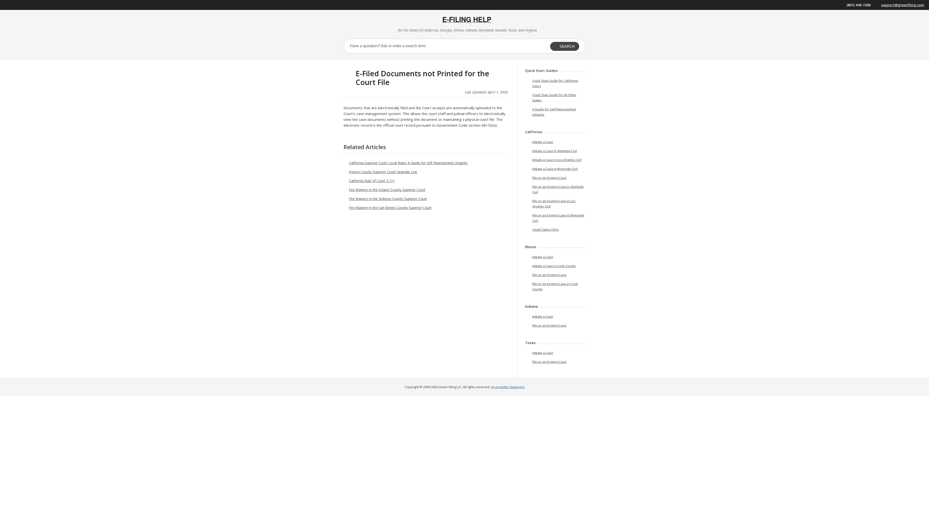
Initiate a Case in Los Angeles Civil (556, 160)
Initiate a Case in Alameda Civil (554, 151)
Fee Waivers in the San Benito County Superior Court (390, 207)
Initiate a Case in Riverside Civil (554, 169)
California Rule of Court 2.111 (372, 180)
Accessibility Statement (507, 387)
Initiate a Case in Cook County (554, 266)
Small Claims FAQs (545, 229)
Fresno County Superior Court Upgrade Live (383, 171)
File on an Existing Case (549, 178)
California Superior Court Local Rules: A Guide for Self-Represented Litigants (408, 163)
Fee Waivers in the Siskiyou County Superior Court (388, 198)
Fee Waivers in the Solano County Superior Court (387, 189)
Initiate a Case (542, 142)
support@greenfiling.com (902, 5)
